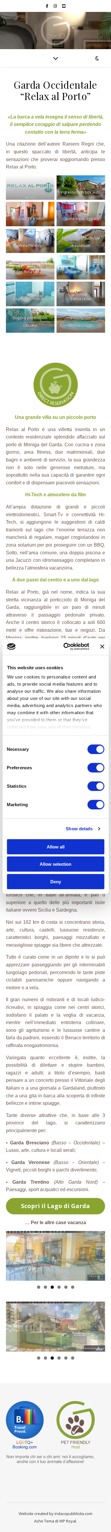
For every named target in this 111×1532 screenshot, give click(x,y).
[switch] (95, 767)
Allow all (56, 846)
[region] (55, 1256)
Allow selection (55, 864)
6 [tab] (72, 1287)
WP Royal (67, 1521)
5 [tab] (65, 1287)
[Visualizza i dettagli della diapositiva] (55, 1256)
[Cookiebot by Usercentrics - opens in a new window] (66, 646)
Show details (79, 828)
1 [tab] (38, 1287)
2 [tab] (45, 1287)
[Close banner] (102, 647)
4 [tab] (59, 1287)
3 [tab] (52, 1287)
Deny (55, 881)
